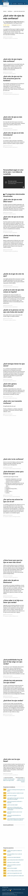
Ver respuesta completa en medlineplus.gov (10, 286)
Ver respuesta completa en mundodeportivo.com (11, 677)
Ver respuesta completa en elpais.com (9, 380)
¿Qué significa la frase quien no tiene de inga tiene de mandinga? (15, 798)
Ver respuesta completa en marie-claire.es (10, 38)
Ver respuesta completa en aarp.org (9, 213)
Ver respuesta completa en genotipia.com (10, 597)
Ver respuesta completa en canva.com (9, 415)
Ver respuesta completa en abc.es (9, 715)
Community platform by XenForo (12, 892)
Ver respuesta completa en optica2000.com (10, 251)
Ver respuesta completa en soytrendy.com (10, 577)
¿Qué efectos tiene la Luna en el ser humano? (14, 812)
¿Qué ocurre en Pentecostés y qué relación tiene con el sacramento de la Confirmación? (15, 808)
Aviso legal (10, 889)
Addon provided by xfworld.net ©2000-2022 (9, 894)
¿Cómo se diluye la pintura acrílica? (14, 870)
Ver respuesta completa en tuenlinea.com (10, 147)
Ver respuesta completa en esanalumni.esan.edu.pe (12, 468)
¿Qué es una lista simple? (12, 804)
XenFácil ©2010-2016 (10, 893)
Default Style (5, 887)
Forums (6, 3)
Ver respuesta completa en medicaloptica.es (10, 697)
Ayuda (23, 889)
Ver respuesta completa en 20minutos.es (10, 398)
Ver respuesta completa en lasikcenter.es (10, 232)
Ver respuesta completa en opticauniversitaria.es (11, 496)
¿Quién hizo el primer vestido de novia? (15, 793)
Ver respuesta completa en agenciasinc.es (10, 306)
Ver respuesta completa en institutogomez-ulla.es (11, 516)
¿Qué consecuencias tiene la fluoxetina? (15, 859)
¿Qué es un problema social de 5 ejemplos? (14, 865)
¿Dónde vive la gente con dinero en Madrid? (14, 851)
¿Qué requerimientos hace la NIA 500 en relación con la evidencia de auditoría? (15, 819)
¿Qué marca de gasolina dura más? (14, 873)
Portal (8, 890)
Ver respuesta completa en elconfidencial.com (11, 94)
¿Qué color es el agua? (12, 795)
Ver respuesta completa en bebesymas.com (10, 616)
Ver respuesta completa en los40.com (9, 320)
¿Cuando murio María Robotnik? (13, 857)
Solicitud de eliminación (8, 36)
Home (4, 11)
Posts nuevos (4, 5)
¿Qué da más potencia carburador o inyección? (14, 802)
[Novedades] (25, 3)
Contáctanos (4, 889)
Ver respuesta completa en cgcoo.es (9, 73)
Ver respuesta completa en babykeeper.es (10, 129)
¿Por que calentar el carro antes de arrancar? (14, 854)
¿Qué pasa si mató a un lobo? (13, 862)
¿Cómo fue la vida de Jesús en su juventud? (14, 816)
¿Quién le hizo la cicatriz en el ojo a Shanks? (21, 780)
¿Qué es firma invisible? (12, 868)
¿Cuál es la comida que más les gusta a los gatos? (16, 790)
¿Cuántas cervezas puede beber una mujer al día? (8, 779)
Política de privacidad (17, 889)
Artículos (10, 11)
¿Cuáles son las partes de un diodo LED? (15, 875)
